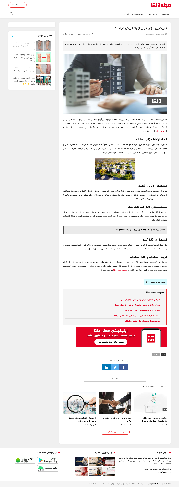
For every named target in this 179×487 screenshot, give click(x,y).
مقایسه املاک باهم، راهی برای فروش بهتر (142, 310)
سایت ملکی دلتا (17, 5)
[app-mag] (121, 329)
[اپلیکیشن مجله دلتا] (48, 461)
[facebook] (123, 367)
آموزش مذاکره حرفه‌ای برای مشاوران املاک (142, 321)
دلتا (156, 484)
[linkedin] (106, 367)
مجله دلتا (161, 131)
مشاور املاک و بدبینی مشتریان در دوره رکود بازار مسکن (137, 305)
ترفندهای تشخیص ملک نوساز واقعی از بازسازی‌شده (82, 419)
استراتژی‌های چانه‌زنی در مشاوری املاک (117, 419)
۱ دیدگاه (115, 378)
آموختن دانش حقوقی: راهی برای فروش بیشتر (140, 299)
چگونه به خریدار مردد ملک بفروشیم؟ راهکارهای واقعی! (154, 419)
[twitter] (115, 367)
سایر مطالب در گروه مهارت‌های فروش (154, 386)
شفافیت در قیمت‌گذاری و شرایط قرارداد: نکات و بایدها (137, 315)
